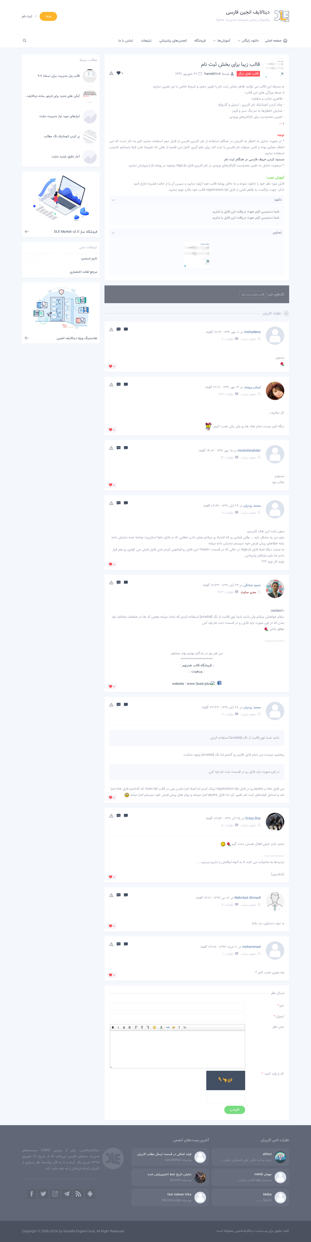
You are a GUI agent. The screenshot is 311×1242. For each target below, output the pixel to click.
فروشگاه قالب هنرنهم (197, 665)
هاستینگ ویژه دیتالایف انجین (77, 338)
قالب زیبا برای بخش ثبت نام (230, 64)
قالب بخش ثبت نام (253, 294)
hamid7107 (212, 74)
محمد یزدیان (252, 506)
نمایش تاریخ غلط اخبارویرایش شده (169, 1174)
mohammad (251, 947)
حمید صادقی (252, 585)
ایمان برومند (252, 387)
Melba (267, 1194)
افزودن (234, 1110)
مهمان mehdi (263, 1174)
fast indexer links (179, 1194)
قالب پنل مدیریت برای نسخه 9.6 (59, 76)
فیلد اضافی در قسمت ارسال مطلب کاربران (164, 1154)
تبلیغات (146, 40)
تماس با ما (125, 40)
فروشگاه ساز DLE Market (75, 232)
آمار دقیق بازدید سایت (66, 156)
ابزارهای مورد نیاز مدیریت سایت (59, 116)
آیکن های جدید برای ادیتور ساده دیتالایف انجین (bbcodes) (42, 96)
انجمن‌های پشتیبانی (173, 40)
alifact (267, 1154)
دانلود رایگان (250, 40)
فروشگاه (200, 40)
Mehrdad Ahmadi (247, 898)
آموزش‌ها (223, 40)
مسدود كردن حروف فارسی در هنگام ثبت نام (254, 159)
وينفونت (196, 671)
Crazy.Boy (253, 818)
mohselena (252, 332)
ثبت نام (27, 16)
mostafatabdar (249, 451)
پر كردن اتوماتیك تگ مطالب (62, 136)
